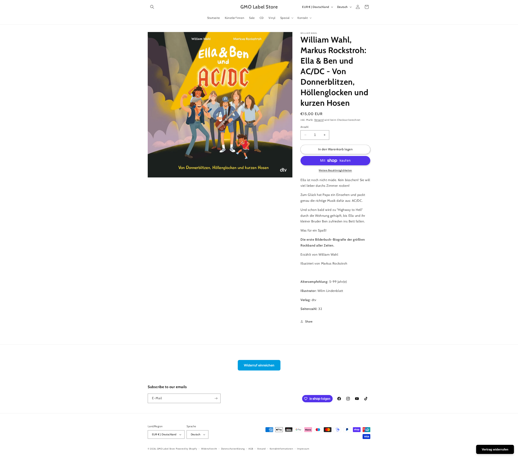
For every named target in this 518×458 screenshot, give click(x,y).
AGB (250, 448)
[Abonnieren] (215, 398)
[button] (152, 6)
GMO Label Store (166, 448)
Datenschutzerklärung (233, 448)
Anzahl (304, 126)
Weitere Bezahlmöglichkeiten (335, 170)
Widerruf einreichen (259, 365)
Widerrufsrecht (209, 448)
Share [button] (309, 321)
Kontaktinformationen (281, 448)
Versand (319, 119)
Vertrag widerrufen (495, 449)
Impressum (303, 448)
